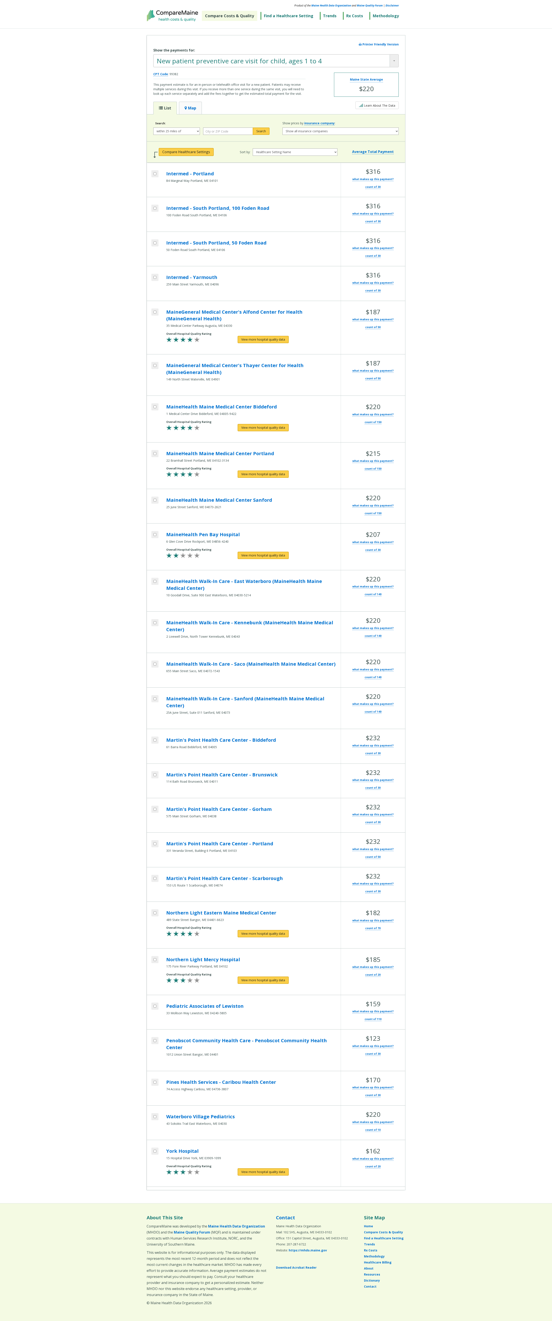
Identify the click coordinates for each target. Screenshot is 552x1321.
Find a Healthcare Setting (288, 15)
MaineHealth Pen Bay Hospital (203, 534)
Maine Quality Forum (370, 5)
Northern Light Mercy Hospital (203, 959)
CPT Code (160, 74)
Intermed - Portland (190, 173)
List (167, 108)
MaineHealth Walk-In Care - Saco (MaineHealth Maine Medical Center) (251, 663)
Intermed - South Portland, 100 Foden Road (217, 208)
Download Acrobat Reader (296, 1267)
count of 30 (373, 187)
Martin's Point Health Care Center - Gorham (219, 809)
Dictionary (372, 1280)
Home (368, 1226)
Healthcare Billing (378, 1262)
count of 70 (373, 928)
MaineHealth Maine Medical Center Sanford (219, 500)
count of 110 (373, 1019)
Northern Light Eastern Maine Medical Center (221, 912)
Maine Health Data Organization (331, 5)
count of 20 (373, 975)
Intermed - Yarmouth (191, 277)
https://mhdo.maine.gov (308, 1250)
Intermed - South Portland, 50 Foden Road (216, 242)
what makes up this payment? (373, 179)
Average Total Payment (373, 151)
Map (191, 108)
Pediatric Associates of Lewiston (205, 1006)
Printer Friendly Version (380, 44)
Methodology (386, 15)
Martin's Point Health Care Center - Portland (219, 843)
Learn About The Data (378, 105)
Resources (372, 1274)
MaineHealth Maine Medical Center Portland (220, 453)
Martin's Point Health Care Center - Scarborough (224, 878)
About (368, 1268)
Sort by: (245, 152)
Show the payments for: (174, 50)
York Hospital (182, 1151)
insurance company (319, 123)
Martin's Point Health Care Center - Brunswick (222, 774)
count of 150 (373, 422)
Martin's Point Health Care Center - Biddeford (221, 740)
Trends (329, 15)
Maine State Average (366, 79)
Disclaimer (392, 5)
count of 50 (373, 327)
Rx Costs (354, 15)
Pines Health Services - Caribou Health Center (221, 1082)
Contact (285, 1217)
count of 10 (373, 1130)
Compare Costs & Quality (229, 15)
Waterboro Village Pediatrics (200, 1116)
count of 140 (373, 594)
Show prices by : (308, 123)
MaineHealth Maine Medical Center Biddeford (221, 406)
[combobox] (276, 60)
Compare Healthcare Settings (186, 152)
